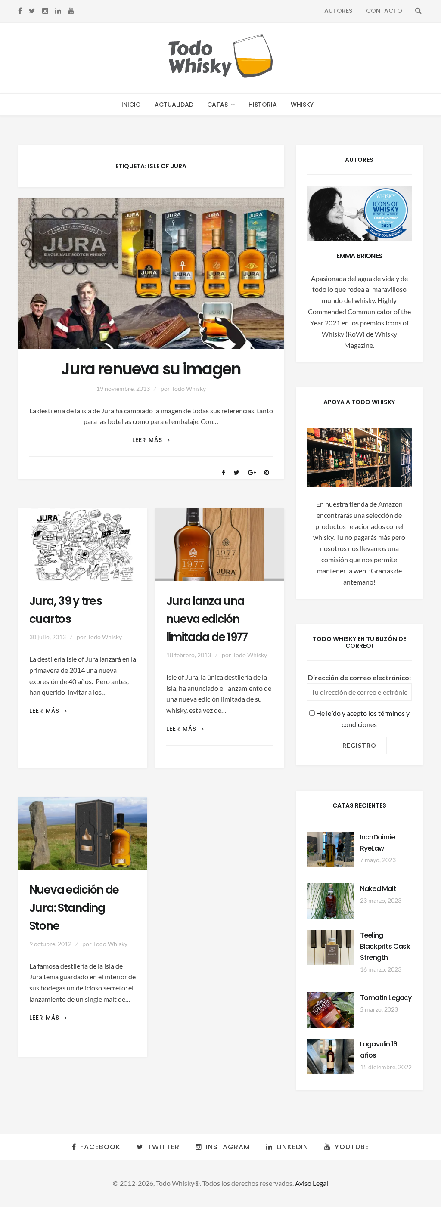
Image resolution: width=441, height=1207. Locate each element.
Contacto (384, 10)
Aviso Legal (311, 1183)
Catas (217, 104)
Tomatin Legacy (386, 998)
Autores (338, 10)
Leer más (151, 440)
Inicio (131, 104)
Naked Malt (378, 889)
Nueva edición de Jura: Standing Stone (74, 908)
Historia (262, 104)
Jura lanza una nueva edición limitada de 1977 (207, 619)
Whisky (302, 104)
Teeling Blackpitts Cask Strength (385, 946)
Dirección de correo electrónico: (359, 677)
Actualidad (174, 104)
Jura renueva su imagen (151, 369)
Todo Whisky (188, 388)
